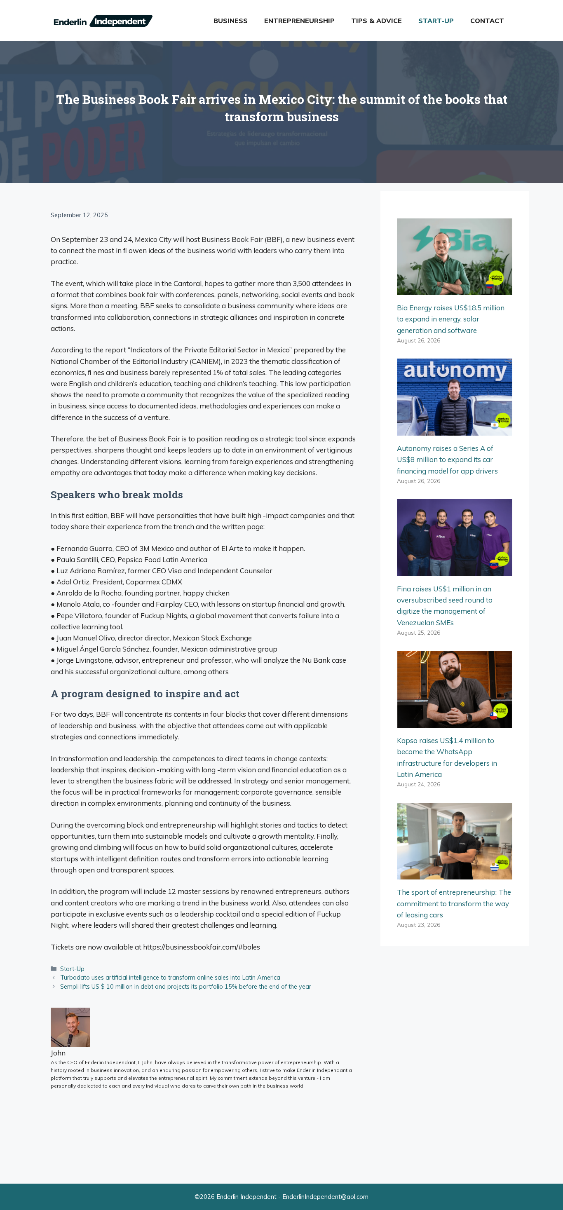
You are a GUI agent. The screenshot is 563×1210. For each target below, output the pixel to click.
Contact (487, 20)
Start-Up (436, 20)
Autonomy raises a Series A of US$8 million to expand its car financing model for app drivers (447, 459)
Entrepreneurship (299, 20)
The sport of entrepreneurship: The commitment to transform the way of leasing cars (454, 903)
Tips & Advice (376, 20)
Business (230, 20)
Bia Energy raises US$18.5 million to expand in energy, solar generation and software (450, 318)
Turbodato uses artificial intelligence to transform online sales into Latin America (170, 977)
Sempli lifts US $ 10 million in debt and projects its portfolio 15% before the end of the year (185, 986)
